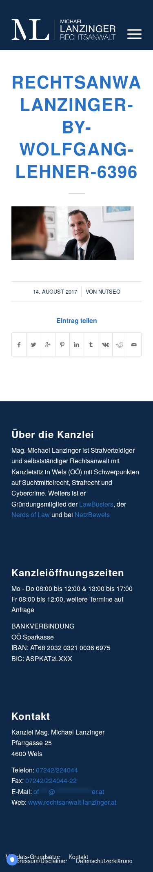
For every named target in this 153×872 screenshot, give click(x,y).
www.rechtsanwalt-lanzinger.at (72, 802)
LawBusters (96, 504)
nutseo (109, 291)
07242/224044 (57, 770)
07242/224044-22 (51, 780)
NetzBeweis (92, 514)
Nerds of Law (30, 514)
